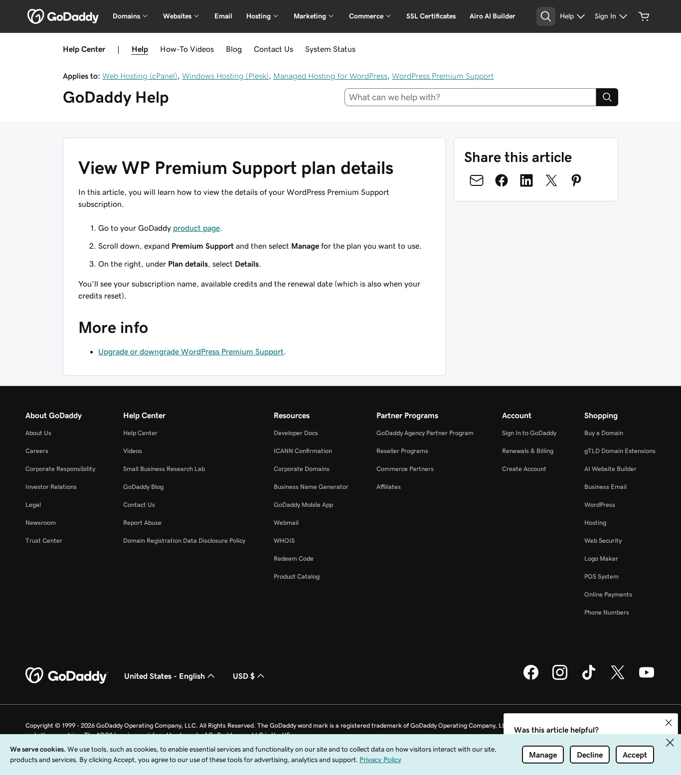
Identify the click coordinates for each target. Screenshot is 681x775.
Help (140, 49)
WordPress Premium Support (443, 76)
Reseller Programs (402, 451)
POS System (601, 576)
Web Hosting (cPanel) (139, 76)
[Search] (607, 97)
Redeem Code (294, 558)
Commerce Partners (405, 468)
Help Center (140, 433)
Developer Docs (296, 433)
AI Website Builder (610, 468)
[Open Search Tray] (545, 16)
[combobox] (470, 97)
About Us (38, 433)
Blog (234, 49)
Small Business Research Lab (164, 468)
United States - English (164, 676)
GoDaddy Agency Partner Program (425, 433)
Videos (132, 451)
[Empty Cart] (644, 16)
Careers (36, 451)
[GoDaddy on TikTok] (589, 678)
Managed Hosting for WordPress (330, 76)
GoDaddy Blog (143, 486)
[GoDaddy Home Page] (66, 675)
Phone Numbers (606, 612)
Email (223, 15)
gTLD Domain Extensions (620, 451)
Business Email (605, 486)
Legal (33, 504)
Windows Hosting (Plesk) (225, 76)
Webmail (286, 522)
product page (196, 228)
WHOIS (284, 540)
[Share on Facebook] (501, 180)
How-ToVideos (187, 49)
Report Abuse (142, 522)
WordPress (599, 504)
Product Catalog (297, 576)
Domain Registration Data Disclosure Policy (184, 540)
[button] (669, 723)
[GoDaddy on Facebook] (531, 678)
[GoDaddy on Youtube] (647, 678)
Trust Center (43, 540)
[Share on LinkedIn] (526, 180)
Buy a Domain (603, 433)
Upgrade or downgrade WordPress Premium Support (191, 351)
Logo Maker (601, 558)
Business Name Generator (311, 486)
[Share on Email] (476, 180)
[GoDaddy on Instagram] (560, 678)
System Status (330, 49)
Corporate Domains (302, 468)
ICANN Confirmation (303, 451)
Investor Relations (51, 486)
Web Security (603, 540)
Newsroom (40, 522)
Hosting (595, 522)
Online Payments (608, 594)
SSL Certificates (431, 15)
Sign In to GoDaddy (529, 433)
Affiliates (388, 486)
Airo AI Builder (492, 15)
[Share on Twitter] (551, 180)
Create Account (524, 468)
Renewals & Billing (527, 451)
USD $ (244, 676)
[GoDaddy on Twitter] (618, 678)
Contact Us (273, 49)
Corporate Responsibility (60, 468)
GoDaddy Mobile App (303, 504)
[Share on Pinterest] (576, 180)
